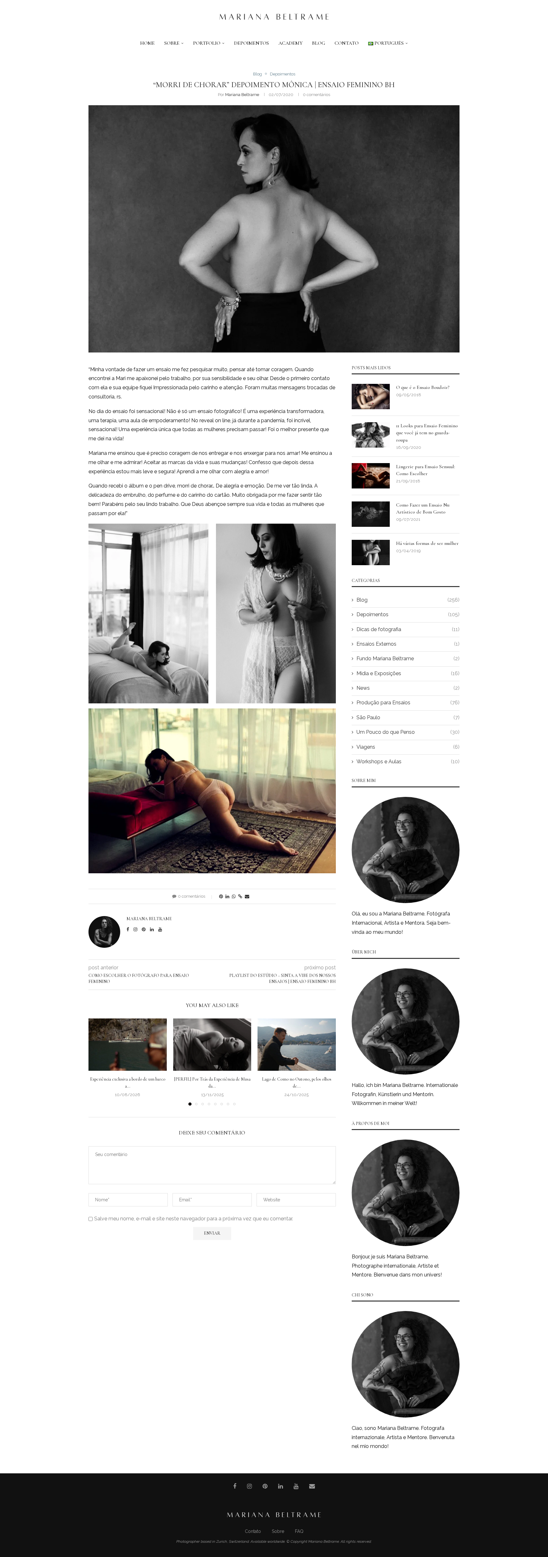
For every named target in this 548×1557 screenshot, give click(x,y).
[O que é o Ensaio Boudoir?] (371, 396)
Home (147, 43)
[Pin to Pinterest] (221, 896)
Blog (318, 43)
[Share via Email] (247, 896)
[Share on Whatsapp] (234, 896)
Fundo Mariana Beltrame (408, 659)
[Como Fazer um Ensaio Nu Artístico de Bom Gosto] (371, 514)
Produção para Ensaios (408, 703)
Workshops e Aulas (408, 762)
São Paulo (408, 717)
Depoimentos (251, 43)
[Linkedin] (280, 1486)
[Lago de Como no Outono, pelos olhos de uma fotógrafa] (297, 1044)
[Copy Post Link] (240, 896)
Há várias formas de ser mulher (427, 543)
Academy (290, 43)
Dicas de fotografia (408, 629)
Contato (347, 43)
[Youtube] (296, 1486)
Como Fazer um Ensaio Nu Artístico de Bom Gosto (422, 508)
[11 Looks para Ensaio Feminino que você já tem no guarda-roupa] (371, 435)
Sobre (171, 43)
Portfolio (206, 43)
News (408, 688)
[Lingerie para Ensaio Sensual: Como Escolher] (371, 475)
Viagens (408, 747)
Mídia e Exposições (408, 673)
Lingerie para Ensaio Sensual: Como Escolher (425, 470)
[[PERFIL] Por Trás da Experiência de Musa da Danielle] (212, 1044)
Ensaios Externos (408, 644)
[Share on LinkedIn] (227, 896)
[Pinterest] (265, 1486)
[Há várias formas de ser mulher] (371, 552)
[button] (97, 1061)
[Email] (312, 1486)
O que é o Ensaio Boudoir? (422, 387)
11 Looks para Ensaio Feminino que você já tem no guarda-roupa (427, 433)
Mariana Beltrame (242, 94)
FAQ (299, 1531)
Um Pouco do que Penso (408, 732)
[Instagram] (249, 1486)
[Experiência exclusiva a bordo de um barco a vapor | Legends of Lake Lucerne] (127, 1044)
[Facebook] (234, 1486)
